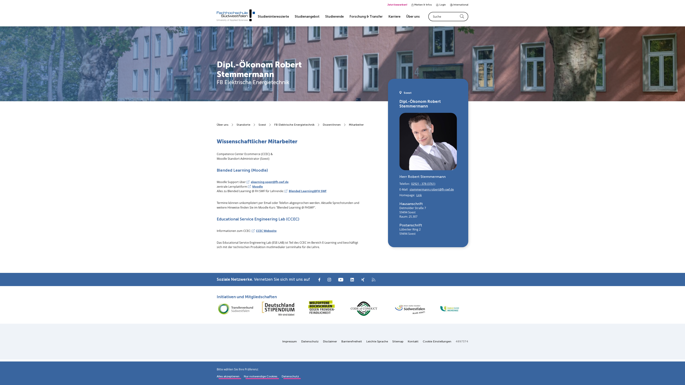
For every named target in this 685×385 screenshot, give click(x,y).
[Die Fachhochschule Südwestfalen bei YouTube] (340, 279)
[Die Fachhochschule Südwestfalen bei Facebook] (319, 279)
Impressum (289, 341)
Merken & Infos (422, 4)
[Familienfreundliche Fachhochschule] (449, 308)
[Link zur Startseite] (236, 15)
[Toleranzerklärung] (321, 308)
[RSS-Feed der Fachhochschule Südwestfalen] (373, 279)
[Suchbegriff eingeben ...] (448, 17)
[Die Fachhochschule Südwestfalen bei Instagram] (329, 279)
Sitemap (397, 341)
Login (442, 4)
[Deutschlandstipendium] (278, 308)
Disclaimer (330, 341)
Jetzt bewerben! (397, 4)
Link (419, 195)
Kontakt (413, 341)
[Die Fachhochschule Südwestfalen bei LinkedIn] (352, 279)
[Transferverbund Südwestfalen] (235, 308)
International (460, 4)
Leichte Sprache (377, 341)
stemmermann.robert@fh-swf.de (432, 189)
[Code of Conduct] (364, 308)
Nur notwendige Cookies (260, 376)
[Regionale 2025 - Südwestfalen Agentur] (406, 308)
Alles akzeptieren (228, 376)
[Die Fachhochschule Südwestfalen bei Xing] (363, 279)
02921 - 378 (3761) (423, 184)
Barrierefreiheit (351, 341)
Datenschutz (310, 341)
